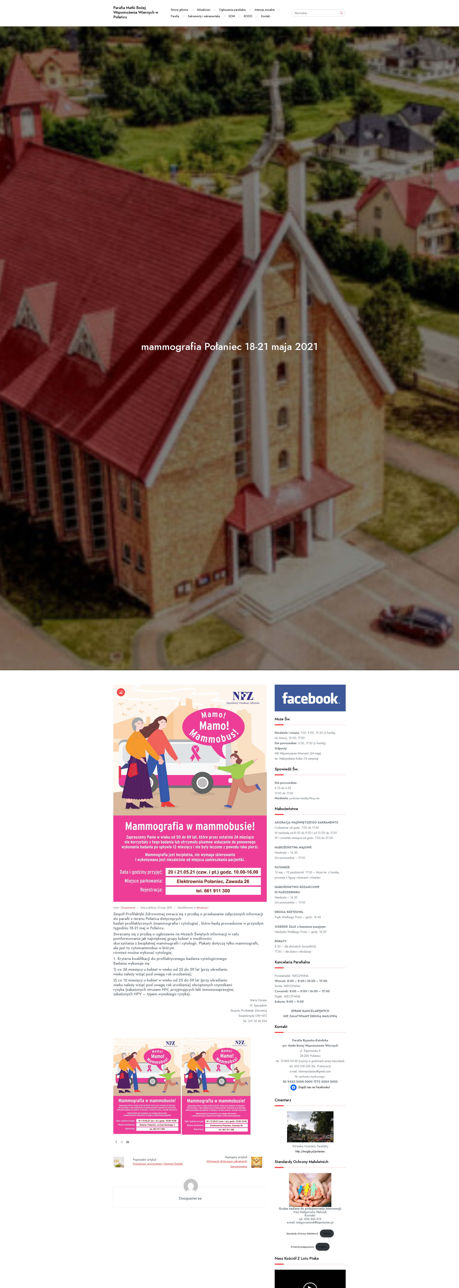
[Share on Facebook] (116, 1142)
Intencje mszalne (265, 10)
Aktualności (203, 10)
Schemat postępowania (302, 1247)
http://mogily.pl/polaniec (310, 1151)
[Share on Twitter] (122, 1142)
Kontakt (265, 16)
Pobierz (326, 1233)
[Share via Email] (128, 1142)
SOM (232, 16)
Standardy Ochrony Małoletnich (302, 1233)
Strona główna (179, 10)
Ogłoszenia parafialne (232, 10)
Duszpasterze (128, 907)
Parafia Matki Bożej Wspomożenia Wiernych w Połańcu (135, 12)
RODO (248, 16)
